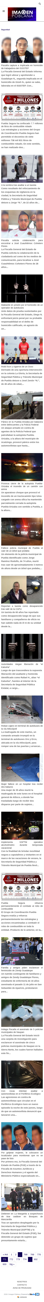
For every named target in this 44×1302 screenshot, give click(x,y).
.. (20, 1254)
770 (39, 1254)
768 (25, 1254)
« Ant (5, 1254)
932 (36, 1259)
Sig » (11, 1264)
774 (25, 1259)
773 (18, 1259)
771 (4, 1259)
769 (32, 1254)
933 (4, 1264)
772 (11, 1259)
